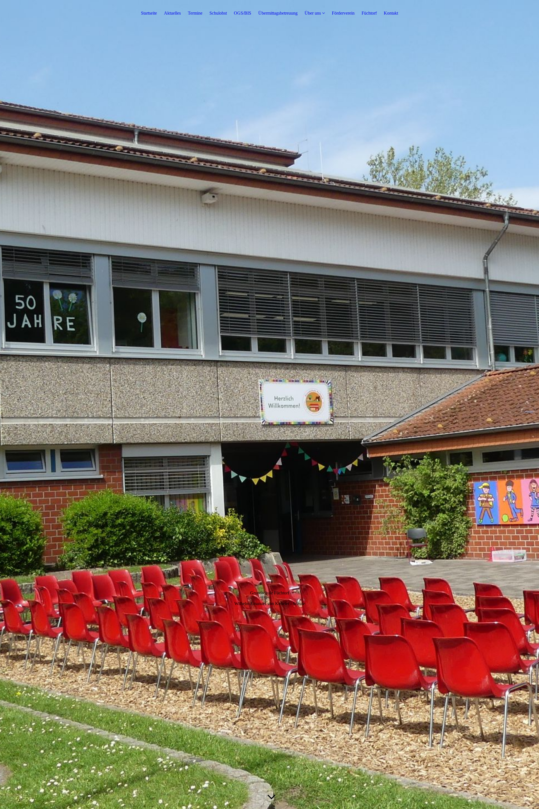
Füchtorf (369, 13)
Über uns (313, 13)
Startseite (149, 13)
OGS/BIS (242, 13)
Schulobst (218, 13)
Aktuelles (172, 13)
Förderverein (343, 13)
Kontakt (391, 13)
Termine (195, 13)
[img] (269, 404)
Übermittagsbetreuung (278, 13)
